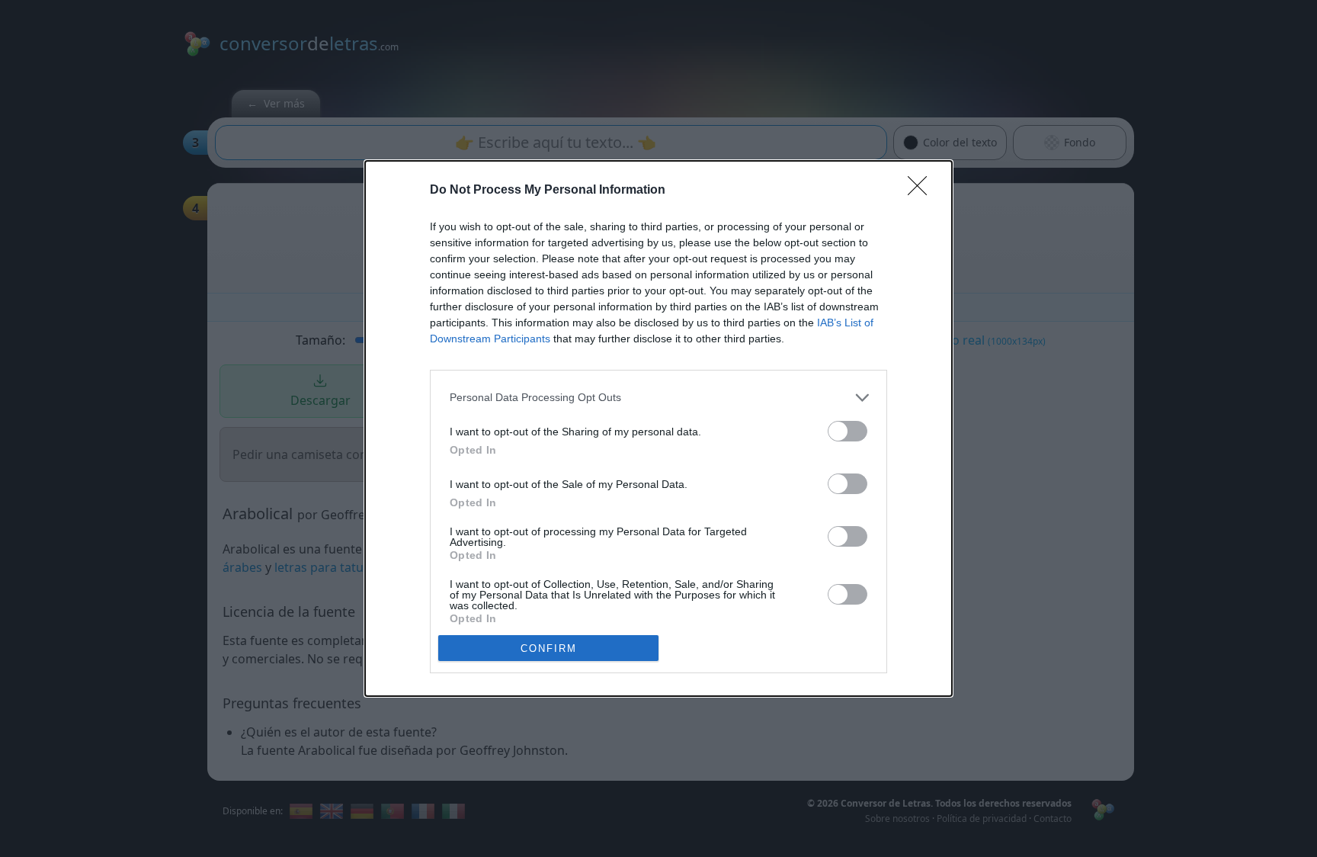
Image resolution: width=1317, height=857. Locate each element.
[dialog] (658, 428)
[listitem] (658, 398)
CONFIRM (549, 648)
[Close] (922, 190)
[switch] (847, 431)
